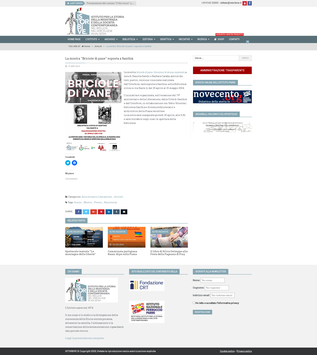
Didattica (165, 39)
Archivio (110, 39)
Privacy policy (244, 351)
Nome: (196, 280)
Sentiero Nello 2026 (97, 3)
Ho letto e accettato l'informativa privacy (217, 303)
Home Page (74, 39)
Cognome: (198, 287)
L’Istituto (91, 39)
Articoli (98, 46)
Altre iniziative (75, 231)
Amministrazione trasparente (222, 70)
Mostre (88, 202)
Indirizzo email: (202, 295)
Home (87, 46)
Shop (221, 38)
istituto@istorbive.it (230, 2)
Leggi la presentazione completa (84, 338)
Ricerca (202, 39)
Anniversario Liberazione (97, 196)
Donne (78, 202)
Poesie (98, 202)
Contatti (234, 39)
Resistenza (110, 202)
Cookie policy (227, 351)
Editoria (148, 39)
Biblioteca (129, 39)
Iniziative (184, 39)
